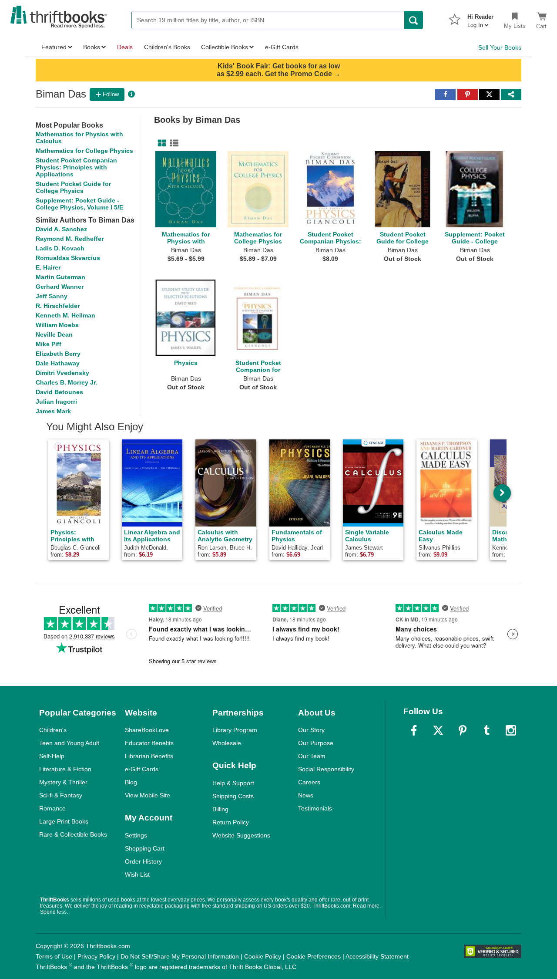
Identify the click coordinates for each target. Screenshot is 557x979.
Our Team (311, 756)
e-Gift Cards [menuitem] (282, 47)
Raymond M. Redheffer (70, 238)
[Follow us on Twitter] (438, 730)
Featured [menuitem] (54, 47)
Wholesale (226, 742)
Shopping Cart (144, 848)
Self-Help (51, 756)
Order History (143, 861)
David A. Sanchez (61, 229)
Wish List (137, 874)
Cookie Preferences (313, 956)
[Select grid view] (160, 143)
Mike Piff (48, 344)
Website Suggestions (241, 835)
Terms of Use (54, 956)
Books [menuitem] (91, 47)
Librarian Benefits (149, 756)
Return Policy (230, 822)
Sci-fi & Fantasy (60, 795)
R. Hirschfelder (58, 305)
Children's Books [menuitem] (167, 47)
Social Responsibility (326, 769)
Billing (220, 809)
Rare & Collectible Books (73, 834)
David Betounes (59, 391)
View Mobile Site (147, 795)
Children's (53, 729)
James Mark (53, 411)
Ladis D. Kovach (60, 248)
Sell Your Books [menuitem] (499, 47)
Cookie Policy (262, 956)
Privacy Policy (96, 956)
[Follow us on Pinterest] (462, 730)
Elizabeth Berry (58, 353)
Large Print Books (63, 821)
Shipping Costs (233, 796)
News (305, 795)
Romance (52, 808)
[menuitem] (480, 18)
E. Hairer (48, 267)
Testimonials (315, 808)
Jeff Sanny (51, 296)
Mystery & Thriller (63, 782)
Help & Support (233, 783)
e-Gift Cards (141, 769)
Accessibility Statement (377, 956)
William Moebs (57, 324)
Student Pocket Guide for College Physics (73, 187)
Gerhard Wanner (60, 286)
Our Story (311, 729)
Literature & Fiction (65, 769)
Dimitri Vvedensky (62, 372)
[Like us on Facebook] (413, 730)
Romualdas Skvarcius (68, 257)
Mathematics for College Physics (84, 150)
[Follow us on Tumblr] (486, 730)
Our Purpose (315, 742)
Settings (136, 835)
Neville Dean (54, 334)
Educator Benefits (149, 742)
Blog (131, 782)
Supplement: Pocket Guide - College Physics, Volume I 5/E (79, 204)
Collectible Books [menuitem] (224, 47)
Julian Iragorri (56, 401)
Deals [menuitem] (125, 47)
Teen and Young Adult (69, 742)
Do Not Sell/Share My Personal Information (180, 956)
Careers (309, 782)
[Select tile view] (172, 143)
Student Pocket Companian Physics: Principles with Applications (76, 167)
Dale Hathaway (58, 363)
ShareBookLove (147, 729)
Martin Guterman (60, 276)
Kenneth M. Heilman (65, 315)
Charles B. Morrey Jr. (66, 382)
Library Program (234, 729)
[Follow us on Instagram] (510, 730)
